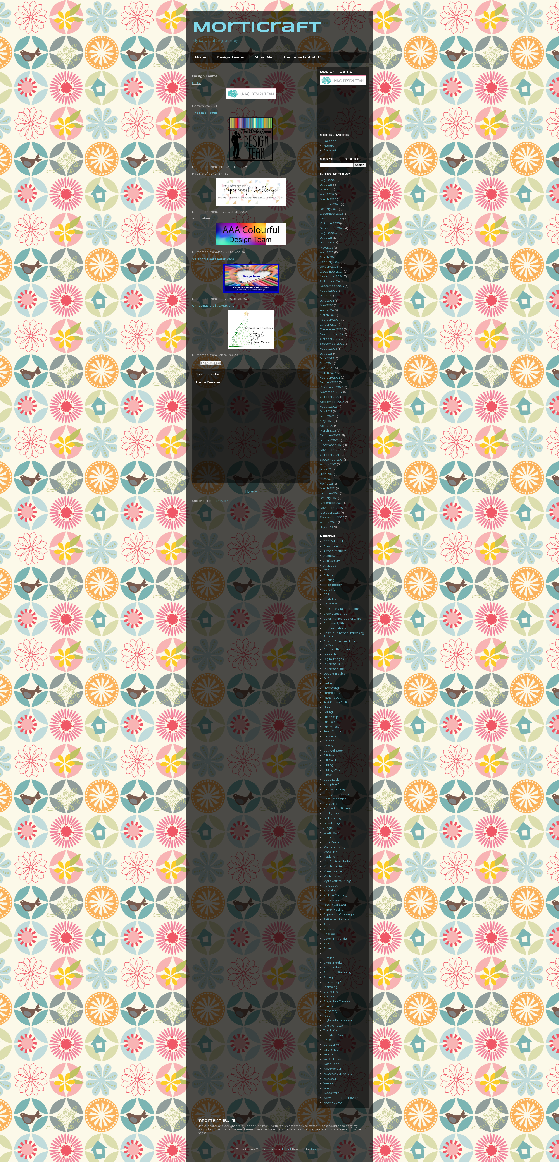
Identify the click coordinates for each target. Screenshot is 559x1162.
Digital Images (333, 659)
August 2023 (328, 348)
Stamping (330, 987)
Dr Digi (328, 678)
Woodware (331, 1093)
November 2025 (331, 218)
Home (200, 57)
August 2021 (328, 464)
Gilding (328, 765)
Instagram (330, 145)
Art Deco (329, 565)
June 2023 (327, 358)
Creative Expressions (338, 649)
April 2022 (326, 425)
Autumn (329, 575)
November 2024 (331, 276)
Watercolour (332, 1068)
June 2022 (327, 416)
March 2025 (328, 257)
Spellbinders (332, 967)
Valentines (330, 1049)
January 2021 (328, 498)
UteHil (286, 1149)
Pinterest (329, 150)
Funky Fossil (331, 726)
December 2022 (331, 387)
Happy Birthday (334, 789)
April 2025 (326, 252)
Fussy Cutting (332, 731)
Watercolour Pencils (337, 1073)
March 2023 (328, 372)
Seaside (329, 934)
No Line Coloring (335, 895)
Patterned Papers (336, 919)
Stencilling (330, 991)
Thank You (330, 1030)
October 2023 (330, 339)
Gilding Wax (331, 770)
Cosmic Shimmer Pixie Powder (339, 642)
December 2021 (331, 445)
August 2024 (328, 290)
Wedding (329, 1083)
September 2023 (332, 343)
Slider (327, 953)
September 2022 (332, 401)
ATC (326, 570)
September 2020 (332, 517)
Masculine (330, 852)
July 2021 (326, 469)
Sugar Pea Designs (336, 1001)
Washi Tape (331, 1064)
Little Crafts (331, 842)
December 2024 (331, 271)
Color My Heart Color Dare (213, 259)
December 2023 (331, 329)
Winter (328, 1088)
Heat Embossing (335, 798)
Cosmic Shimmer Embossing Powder (343, 634)
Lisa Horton (331, 837)
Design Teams (230, 57)
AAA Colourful (333, 541)
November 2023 (331, 334)
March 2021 (327, 488)
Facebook (330, 140)
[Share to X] (211, 363)
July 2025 (326, 237)
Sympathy (330, 1011)
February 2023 (330, 377)
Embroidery (331, 692)
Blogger (316, 1149)
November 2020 (331, 507)
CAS (326, 594)
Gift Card (329, 760)
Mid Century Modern (338, 861)
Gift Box (329, 755)
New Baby (330, 885)
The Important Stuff (302, 57)
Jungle (328, 828)
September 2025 (332, 228)
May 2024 (326, 305)
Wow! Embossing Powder (341, 1097)
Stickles (329, 996)
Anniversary (331, 560)
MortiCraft (256, 28)
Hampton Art (332, 784)
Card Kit (329, 589)
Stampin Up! (332, 982)
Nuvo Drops (331, 900)
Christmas (330, 604)
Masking (329, 856)
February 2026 (330, 204)
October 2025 (330, 223)
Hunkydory (331, 813)
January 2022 (329, 440)
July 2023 (326, 353)
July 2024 (326, 295)
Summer (329, 1006)
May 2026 (326, 189)
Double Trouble (334, 673)
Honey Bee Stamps (337, 808)
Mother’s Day (332, 876)
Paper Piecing (333, 909)
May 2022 (326, 421)
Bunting (329, 580)
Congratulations (334, 628)
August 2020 (328, 522)
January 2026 (329, 209)
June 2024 (327, 300)
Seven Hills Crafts (335, 938)
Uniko (196, 83)
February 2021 (329, 493)
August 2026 (328, 180)
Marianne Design (335, 847)
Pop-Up (329, 924)
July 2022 (326, 411)
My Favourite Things (337, 881)
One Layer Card (334, 905)
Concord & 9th (333, 623)
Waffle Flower (333, 1059)
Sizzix (327, 948)
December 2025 (331, 213)
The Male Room (204, 112)
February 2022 (330, 435)
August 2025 (328, 233)
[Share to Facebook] (215, 363)
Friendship (330, 717)
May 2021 (326, 478)
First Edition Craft (335, 702)
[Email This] (202, 363)
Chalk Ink (329, 599)
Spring (328, 977)
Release (329, 929)
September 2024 (332, 286)
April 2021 (326, 483)
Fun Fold (329, 721)
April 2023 (327, 368)
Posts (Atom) (220, 500)
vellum (328, 1054)
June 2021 (326, 474)
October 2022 (330, 396)
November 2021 (331, 449)
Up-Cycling (331, 1044)
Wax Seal (329, 1078)
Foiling (328, 712)
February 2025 (330, 262)
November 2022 (331, 392)
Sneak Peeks (332, 962)
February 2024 (330, 319)
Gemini (328, 745)
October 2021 (329, 454)
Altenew (329, 555)
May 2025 (326, 247)
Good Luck (331, 779)
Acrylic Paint (332, 546)
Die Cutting (331, 654)
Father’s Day (332, 697)
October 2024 (330, 281)
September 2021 (331, 459)
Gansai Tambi (332, 736)
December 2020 (331, 502)
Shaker (328, 943)
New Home (331, 890)
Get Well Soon (333, 750)
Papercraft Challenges (339, 914)
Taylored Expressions (338, 1020)
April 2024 (327, 310)
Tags (326, 1015)
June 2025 (327, 242)
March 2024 (328, 315)
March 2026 (328, 199)
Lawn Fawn (331, 832)
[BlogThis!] (207, 363)
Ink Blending (332, 818)
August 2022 (328, 406)
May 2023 (326, 363)
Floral (327, 707)
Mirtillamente (332, 866)
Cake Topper (332, 584)
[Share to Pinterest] (219, 363)
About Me (263, 57)
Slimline (329, 958)
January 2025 (329, 266)
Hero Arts (330, 803)
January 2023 (329, 382)
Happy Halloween (336, 794)
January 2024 (329, 324)
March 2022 (328, 430)
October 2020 (330, 512)
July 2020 (326, 527)
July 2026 (326, 184)
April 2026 (327, 194)
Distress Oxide (333, 668)
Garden (328, 741)
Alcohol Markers (334, 551)
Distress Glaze (333, 663)
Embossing (331, 688)
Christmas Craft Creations (213, 305)
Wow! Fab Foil (333, 1102)
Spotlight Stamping (337, 972)
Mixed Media (332, 871)
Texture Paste (333, 1025)
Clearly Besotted (335, 613)
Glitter (327, 774)
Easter (327, 683)
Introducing (331, 823)
